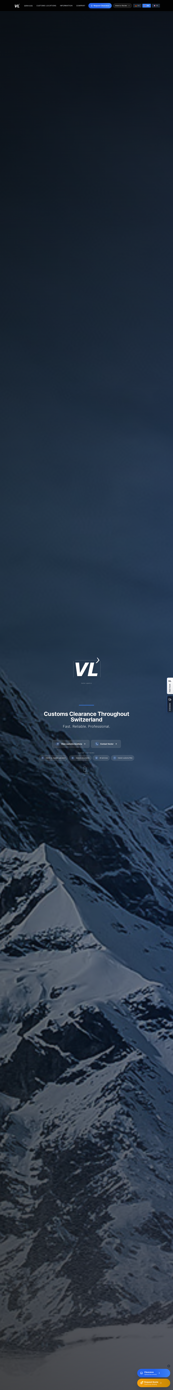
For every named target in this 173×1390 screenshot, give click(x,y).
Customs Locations (46, 6)
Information (66, 6)
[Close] (168, 1366)
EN (146, 5)
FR (156, 5)
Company (80, 6)
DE (137, 5)
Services (28, 6)
